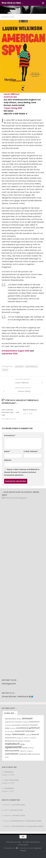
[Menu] (43, 3)
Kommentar (10, 435)
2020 (20, 108)
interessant (19, 366)
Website (7, 460)
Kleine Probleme (30, 409)
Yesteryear (8, 772)
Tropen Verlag (10, 108)
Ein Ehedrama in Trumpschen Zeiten (26, 821)
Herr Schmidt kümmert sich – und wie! (10, 412)
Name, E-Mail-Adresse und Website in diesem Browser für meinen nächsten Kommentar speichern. (21, 472)
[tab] (10, 713)
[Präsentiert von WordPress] (17, 848)
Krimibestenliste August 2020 (15, 351)
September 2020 (9, 353)
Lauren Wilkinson (11, 94)
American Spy (10, 97)
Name (7, 451)
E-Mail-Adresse (31, 451)
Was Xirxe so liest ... (12, 2)
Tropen (5, 370)
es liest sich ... (10, 713)
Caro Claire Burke (11, 780)
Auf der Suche (19, 804)
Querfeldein (9, 788)
